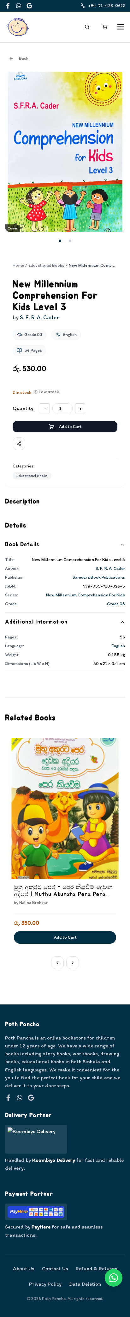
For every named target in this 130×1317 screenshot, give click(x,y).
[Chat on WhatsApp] (113, 1278)
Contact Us (55, 1268)
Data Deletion (85, 1284)
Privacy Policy (45, 1284)
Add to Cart (70, 426)
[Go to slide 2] (70, 241)
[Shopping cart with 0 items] (104, 27)
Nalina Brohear (33, 902)
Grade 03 (116, 604)
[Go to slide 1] (60, 241)
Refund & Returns (96, 1268)
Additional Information (36, 622)
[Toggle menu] (120, 26)
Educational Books (46, 265)
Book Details (22, 544)
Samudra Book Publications (99, 577)
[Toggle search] (87, 27)
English (118, 646)
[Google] (29, 6)
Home (18, 265)
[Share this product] (19, 443)
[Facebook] (8, 6)
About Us (23, 1268)
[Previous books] (57, 962)
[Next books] (72, 962)
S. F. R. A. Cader (110, 568)
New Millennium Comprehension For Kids (85, 595)
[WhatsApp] (18, 6)
